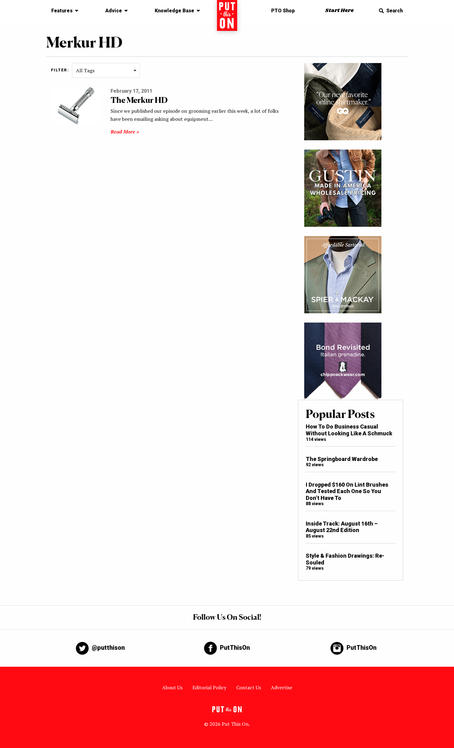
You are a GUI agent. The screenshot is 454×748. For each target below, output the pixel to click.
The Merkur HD (139, 100)
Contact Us (248, 687)
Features (62, 11)
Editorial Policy (209, 687)
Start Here (339, 10)
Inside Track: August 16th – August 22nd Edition (342, 527)
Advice (113, 11)
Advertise (281, 687)
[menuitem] (63, 11)
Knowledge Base (174, 11)
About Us (172, 687)
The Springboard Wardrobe (342, 459)
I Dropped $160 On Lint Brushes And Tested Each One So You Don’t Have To (347, 491)
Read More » (125, 131)
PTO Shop (283, 11)
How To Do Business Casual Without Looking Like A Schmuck (349, 430)
